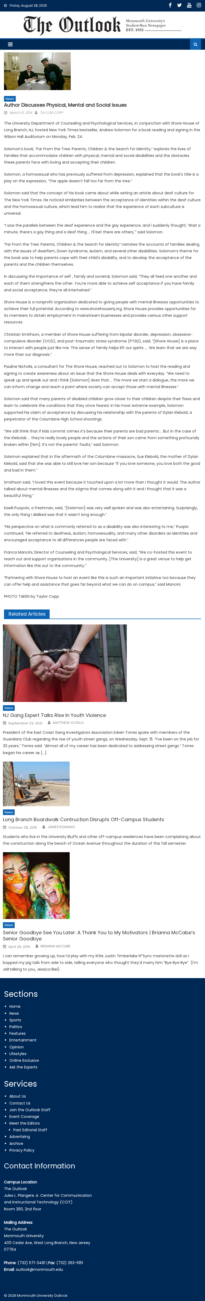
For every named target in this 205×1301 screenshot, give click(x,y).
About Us (17, 1096)
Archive (16, 1143)
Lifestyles (17, 1053)
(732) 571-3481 (31, 1262)
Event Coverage (24, 1116)
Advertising (19, 1136)
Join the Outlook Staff (29, 1110)
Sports (15, 1020)
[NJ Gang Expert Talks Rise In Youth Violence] (102, 663)
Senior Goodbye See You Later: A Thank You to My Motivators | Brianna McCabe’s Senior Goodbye (99, 935)
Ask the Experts (23, 1067)
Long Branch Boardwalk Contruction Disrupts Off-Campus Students (83, 819)
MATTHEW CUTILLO (68, 722)
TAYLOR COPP (51, 112)
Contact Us (19, 1103)
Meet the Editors (24, 1123)
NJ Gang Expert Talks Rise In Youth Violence (54, 715)
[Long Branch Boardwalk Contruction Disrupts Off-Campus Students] (102, 784)
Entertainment (23, 1040)
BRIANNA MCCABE (56, 946)
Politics (15, 1026)
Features (17, 1033)
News (10, 98)
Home (15, 1006)
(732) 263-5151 (69, 1262)
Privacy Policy (21, 1150)
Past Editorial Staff (30, 1130)
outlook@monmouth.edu (39, 1269)
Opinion (16, 1047)
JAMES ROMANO (61, 827)
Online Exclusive (24, 1060)
